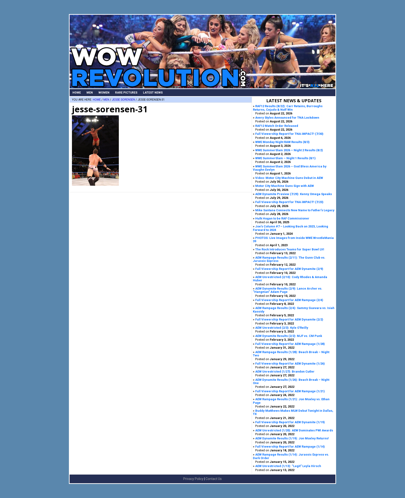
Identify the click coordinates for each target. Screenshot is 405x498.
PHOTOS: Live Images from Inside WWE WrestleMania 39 (293, 239)
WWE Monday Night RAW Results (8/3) (282, 142)
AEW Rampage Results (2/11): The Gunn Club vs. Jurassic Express (289, 259)
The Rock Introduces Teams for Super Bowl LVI (289, 249)
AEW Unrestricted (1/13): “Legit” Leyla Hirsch (288, 466)
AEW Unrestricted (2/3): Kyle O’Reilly (281, 327)
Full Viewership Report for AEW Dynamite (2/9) (289, 269)
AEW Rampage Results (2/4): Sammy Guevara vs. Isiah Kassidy (293, 309)
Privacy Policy (193, 479)
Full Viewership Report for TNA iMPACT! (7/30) (289, 134)
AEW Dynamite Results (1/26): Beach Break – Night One (291, 381)
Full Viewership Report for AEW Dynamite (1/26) (290, 363)
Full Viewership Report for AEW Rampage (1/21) (290, 391)
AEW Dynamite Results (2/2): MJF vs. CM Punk (288, 336)
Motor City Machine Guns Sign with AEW (284, 186)
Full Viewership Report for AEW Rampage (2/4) (289, 300)
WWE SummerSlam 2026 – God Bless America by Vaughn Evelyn (289, 168)
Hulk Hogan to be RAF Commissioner (282, 218)
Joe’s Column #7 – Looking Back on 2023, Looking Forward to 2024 (290, 228)
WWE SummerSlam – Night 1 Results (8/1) (285, 158)
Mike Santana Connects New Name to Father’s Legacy (294, 210)
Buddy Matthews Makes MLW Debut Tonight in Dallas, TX (293, 412)
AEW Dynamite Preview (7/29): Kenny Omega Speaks (293, 194)
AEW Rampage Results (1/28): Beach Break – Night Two (291, 353)
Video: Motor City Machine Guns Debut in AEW (289, 178)
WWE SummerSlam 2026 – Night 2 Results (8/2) (289, 150)
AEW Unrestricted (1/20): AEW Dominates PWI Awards (294, 430)
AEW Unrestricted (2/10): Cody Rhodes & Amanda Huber (290, 278)
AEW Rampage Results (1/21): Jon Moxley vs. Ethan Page (291, 400)
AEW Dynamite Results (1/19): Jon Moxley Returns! (292, 438)
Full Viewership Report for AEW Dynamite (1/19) (290, 422)
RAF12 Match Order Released (276, 126)
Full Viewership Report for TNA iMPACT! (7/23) (289, 202)
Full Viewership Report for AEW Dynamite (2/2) (289, 319)
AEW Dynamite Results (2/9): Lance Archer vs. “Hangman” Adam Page (287, 290)
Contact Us (214, 479)
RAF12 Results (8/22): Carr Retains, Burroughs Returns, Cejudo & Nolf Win (287, 107)
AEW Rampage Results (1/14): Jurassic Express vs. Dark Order (291, 456)
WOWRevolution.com (202, 51)
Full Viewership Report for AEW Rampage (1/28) (290, 344)
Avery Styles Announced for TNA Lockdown (287, 117)
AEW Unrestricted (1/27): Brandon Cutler (285, 371)
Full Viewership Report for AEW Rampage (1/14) (290, 446)
